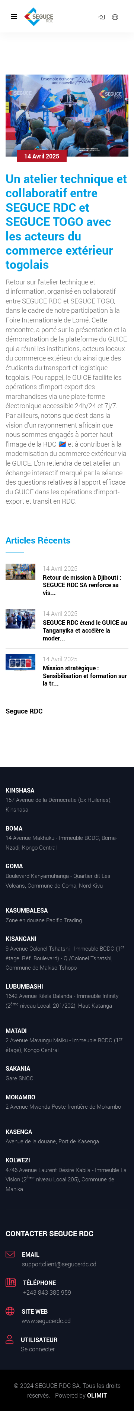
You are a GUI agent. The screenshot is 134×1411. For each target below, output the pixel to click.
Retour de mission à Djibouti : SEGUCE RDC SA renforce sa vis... (82, 585)
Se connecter (38, 1349)
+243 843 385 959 (47, 1292)
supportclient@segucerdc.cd (59, 1264)
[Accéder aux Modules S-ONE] (101, 16)
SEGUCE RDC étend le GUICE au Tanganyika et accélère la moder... (85, 630)
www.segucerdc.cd (46, 1321)
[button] (114, 16)
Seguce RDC (24, 710)
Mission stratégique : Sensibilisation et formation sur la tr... (85, 675)
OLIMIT (97, 1395)
